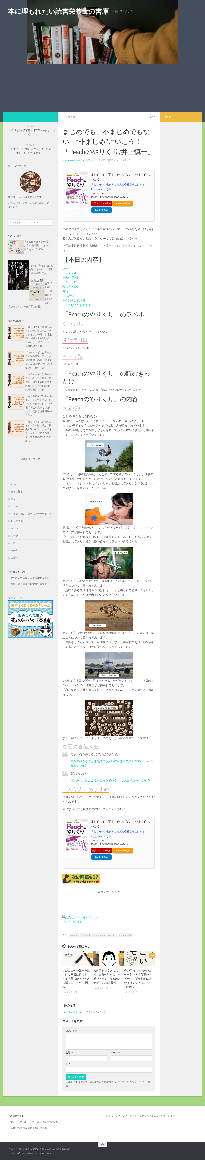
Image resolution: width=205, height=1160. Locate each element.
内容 (65, 291)
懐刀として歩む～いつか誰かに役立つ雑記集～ (35, 1121)
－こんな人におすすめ (76, 305)
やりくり (74, 935)
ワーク (14, 535)
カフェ (14, 498)
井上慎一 (112, 935)
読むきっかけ (71, 286)
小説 (13, 543)
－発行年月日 (71, 277)
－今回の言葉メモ (74, 300)
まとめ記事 (17, 491)
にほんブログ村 (72, 922)
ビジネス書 (68, 117)
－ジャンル (69, 273)
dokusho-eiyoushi (74, 160)
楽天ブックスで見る (101, 203)
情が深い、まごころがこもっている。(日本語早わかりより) (108, 780)
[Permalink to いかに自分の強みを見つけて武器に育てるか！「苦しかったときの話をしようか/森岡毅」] (77, 958)
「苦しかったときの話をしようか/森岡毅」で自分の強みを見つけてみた (38, 245)
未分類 (14, 550)
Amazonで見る (122, 203)
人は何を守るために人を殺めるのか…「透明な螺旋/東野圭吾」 (41, 269)
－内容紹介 (69, 296)
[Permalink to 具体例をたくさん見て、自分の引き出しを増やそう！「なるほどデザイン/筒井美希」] (108, 958)
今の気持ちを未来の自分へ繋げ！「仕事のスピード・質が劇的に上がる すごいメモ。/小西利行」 (138, 979)
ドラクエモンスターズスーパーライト (31, 513)
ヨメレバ (103, 193)
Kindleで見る (101, 210)
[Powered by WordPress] (19, 1153)
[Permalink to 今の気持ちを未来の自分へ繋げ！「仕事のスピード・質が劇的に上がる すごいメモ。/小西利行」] (139, 958)
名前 (69, 1052)
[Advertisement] (102, 88)
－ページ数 (69, 282)
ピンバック (97, 1012)
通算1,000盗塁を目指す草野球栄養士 (29, 583)
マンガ (14, 528)
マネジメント (99, 935)
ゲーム (14, 506)
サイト (69, 1064)
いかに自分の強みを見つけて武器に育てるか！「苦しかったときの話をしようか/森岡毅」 (76, 979)
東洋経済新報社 (125, 935)
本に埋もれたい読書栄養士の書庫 (58, 11)
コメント (74, 1012)
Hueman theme (44, 1153)
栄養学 (14, 557)
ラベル (66, 268)
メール (115, 1052)
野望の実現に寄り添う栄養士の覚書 (29, 577)
